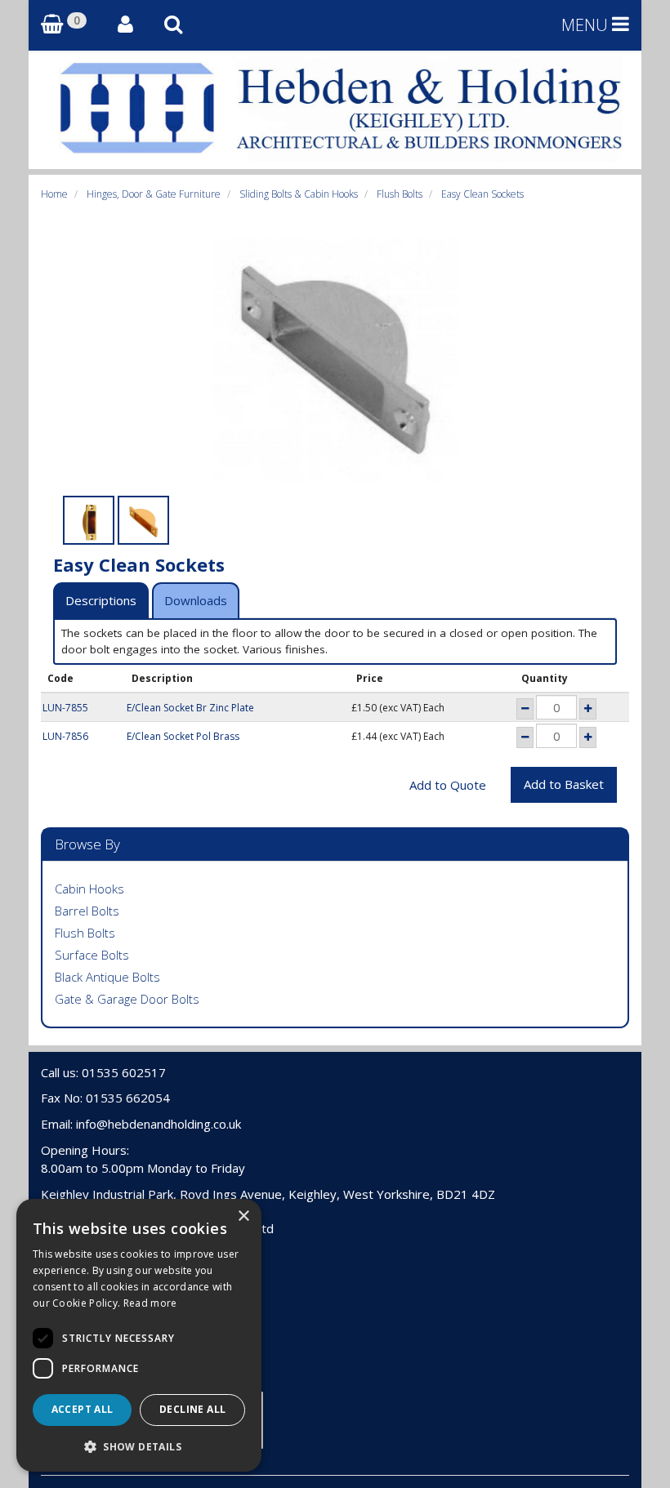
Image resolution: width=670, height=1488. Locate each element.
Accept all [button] (82, 1409)
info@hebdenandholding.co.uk (158, 1124)
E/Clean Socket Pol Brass (183, 736)
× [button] (243, 1216)
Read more (150, 1303)
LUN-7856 (65, 736)
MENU (586, 25)
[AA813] (89, 520)
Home (54, 194)
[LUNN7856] (143, 520)
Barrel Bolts (87, 910)
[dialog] (138, 1335)
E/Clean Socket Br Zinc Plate (190, 708)
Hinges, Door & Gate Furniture (154, 194)
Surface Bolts (92, 955)
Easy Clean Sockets (482, 194)
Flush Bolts (399, 194)
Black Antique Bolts (107, 977)
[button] (139, 1446)
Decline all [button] (192, 1409)
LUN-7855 (65, 708)
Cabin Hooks (89, 888)
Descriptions (100, 600)
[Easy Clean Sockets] (335, 359)
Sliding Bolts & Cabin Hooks (298, 194)
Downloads (195, 600)
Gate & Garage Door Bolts (127, 999)
